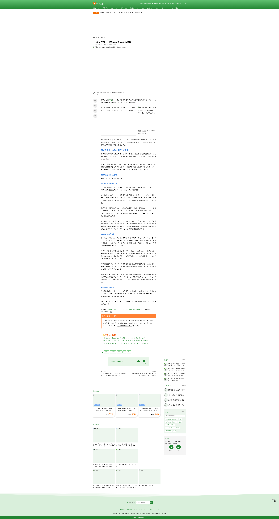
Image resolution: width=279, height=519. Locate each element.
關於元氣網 (122, 509)
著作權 (137, 513)
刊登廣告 (115, 513)
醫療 (112, 8)
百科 (117, 8)
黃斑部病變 (169, 430)
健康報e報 (132, 502)
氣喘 (174, 430)
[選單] (185, 3)
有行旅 (167, 3)
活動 (176, 8)
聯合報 (143, 3)
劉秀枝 (119, 352)
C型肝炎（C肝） (170, 428)
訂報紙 (153, 513)
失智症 (180, 422)
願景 (172, 3)
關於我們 (158, 513)
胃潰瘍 (178, 428)
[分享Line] (95, 105)
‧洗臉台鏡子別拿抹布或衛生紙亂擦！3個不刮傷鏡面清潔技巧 (124, 338)
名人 (167, 8)
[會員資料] (183, 3)
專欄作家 (157, 509)
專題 (171, 8)
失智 (138, 8)
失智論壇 (105, 8)
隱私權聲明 (142, 513)
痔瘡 (180, 419)
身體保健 (113, 352)
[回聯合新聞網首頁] (94, 3)
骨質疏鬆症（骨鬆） (171, 422)
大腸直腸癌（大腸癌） (171, 419)
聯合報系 (148, 513)
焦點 (94, 8)
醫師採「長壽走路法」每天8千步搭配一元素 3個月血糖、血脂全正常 (121, 13)
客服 (123, 513)
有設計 (162, 3)
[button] (185, 8)
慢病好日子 (150, 8)
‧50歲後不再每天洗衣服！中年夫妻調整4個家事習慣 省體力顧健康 (125, 341)
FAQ (120, 513)
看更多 (183, 359)
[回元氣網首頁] (99, 3)
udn (94, 37)
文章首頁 (151, 509)
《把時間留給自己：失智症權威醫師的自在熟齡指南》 (125, 309)
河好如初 (155, 3)
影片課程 (96, 405)
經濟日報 (149, 3)
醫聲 (143, 8)
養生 (99, 8)
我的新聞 (178, 3)
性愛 (162, 8)
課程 (126, 8)
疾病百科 (141, 509)
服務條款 (133, 513)
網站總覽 (164, 513)
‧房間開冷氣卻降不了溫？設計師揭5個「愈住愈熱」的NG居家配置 (125, 343)
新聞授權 (127, 513)
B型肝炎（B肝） (170, 425)
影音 (121, 8)
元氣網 (98, 37)
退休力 (132, 8)
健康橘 (106, 352)
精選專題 (135, 509)
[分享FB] (95, 100)
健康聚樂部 (129, 509)
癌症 (157, 8)
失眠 (124, 352)
